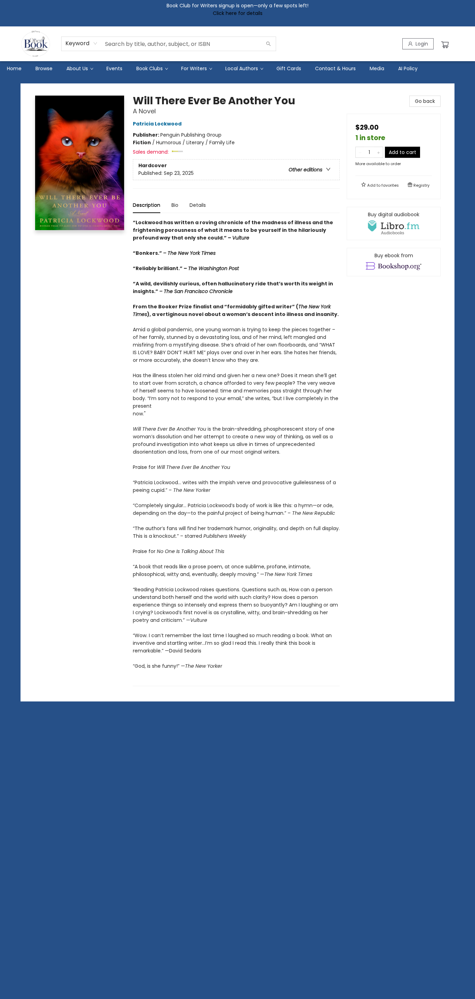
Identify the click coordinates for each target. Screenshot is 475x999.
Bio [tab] (174, 205)
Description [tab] (146, 205)
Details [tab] (198, 205)
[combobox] (82, 43)
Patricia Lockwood (157, 123)
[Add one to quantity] (378, 152)
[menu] (237, 68)
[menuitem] (14, 68)
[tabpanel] (236, 452)
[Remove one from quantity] (360, 152)
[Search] (268, 44)
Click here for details (238, 13)
